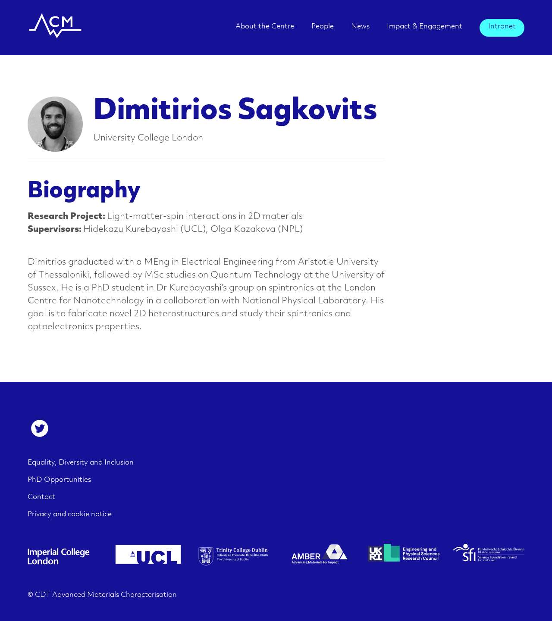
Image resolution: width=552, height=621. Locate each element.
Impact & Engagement (424, 26)
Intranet (502, 26)
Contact (41, 497)
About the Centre (264, 26)
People (322, 26)
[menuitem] (264, 29)
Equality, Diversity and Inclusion (81, 462)
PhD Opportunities (59, 480)
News (360, 26)
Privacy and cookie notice (70, 514)
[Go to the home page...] (55, 34)
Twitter (40, 428)
